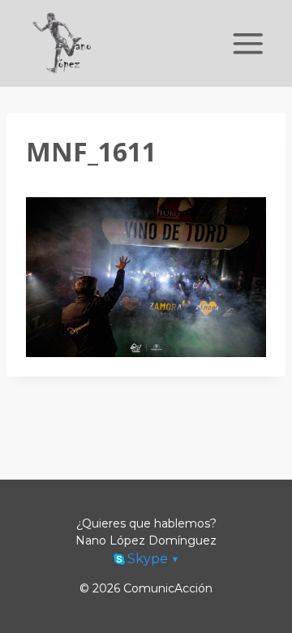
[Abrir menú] (248, 43)
